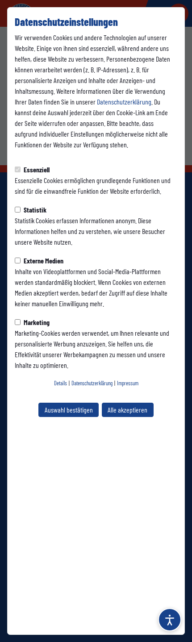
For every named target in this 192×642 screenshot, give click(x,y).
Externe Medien (42, 260)
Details (60, 383)
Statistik (34, 209)
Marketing (36, 322)
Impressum (127, 383)
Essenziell (36, 169)
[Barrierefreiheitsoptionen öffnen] (169, 619)
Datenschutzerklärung (124, 101)
